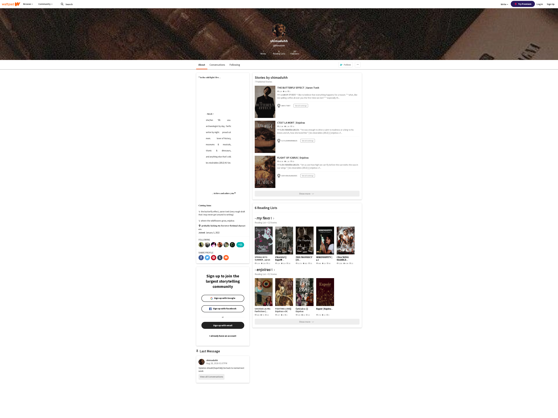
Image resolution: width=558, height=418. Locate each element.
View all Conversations (211, 376)
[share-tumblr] (219, 257)
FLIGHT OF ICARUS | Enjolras (293, 157)
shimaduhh (212, 360)
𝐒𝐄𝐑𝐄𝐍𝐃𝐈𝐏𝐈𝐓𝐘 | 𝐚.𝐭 (324, 258)
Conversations (217, 64)
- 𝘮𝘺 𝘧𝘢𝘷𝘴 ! (263, 218)
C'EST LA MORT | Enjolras (291, 122)
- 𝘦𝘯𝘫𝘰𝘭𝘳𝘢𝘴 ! (264, 269)
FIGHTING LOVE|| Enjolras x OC (283, 310)
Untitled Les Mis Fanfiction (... (262, 310)
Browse (27, 3)
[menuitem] (345, 65)
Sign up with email (222, 325)
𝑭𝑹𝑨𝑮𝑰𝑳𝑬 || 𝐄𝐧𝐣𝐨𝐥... (280, 258)
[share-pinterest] (213, 257)
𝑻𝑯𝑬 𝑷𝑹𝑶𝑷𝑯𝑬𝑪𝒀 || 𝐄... (304, 258)
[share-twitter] (207, 257)
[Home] (11, 4)
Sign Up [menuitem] (551, 4)
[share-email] (226, 257)
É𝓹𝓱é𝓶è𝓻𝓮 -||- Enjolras (302, 310)
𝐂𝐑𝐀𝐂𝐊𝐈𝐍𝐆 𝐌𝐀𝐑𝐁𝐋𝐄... (343, 258)
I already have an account (222, 335)
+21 (240, 244)
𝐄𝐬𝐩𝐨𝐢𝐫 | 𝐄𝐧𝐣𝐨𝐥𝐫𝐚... (324, 308)
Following (234, 64)
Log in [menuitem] (540, 4)
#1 (226, 162)
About (201, 64)
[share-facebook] (201, 257)
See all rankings (301, 106)
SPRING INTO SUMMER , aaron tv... (262, 258)
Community (44, 3)
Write (504, 4)
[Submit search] (62, 4)
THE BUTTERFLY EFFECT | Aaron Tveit (298, 87)
